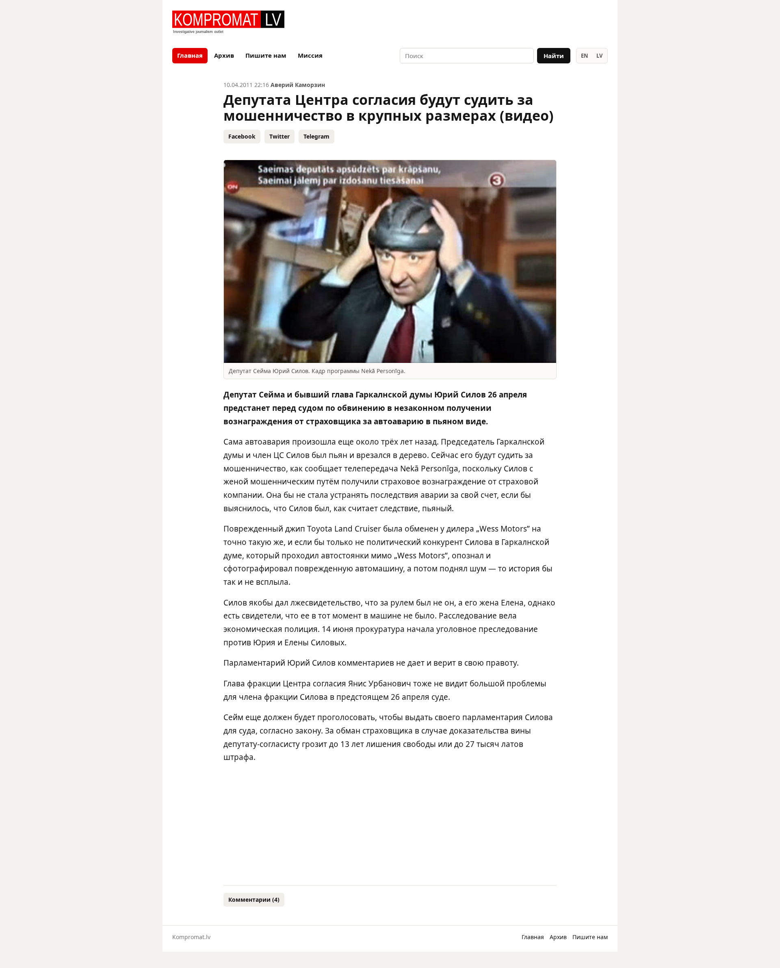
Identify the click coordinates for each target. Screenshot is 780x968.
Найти (554, 56)
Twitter (279, 136)
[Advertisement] (513, 23)
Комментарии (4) (254, 899)
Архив (224, 55)
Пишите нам (265, 55)
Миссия (310, 55)
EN (584, 55)
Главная (190, 55)
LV (599, 55)
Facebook (242, 136)
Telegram (316, 136)
